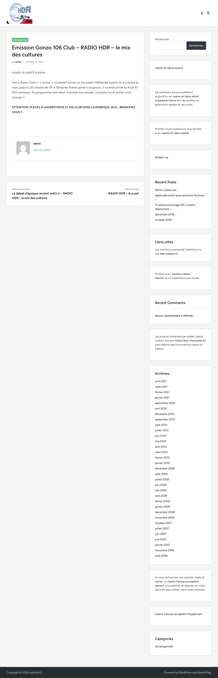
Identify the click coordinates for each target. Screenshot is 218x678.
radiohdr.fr (35, 672)
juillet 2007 (162, 528)
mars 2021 (161, 386)
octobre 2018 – (164, 220)
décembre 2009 (165, 468)
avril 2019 (161, 408)
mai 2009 (161, 490)
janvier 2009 (162, 506)
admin (18, 61)
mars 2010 (161, 452)
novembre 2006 (164, 550)
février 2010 (162, 457)
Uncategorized (20, 40)
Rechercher (162, 39)
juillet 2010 (162, 430)
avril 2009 (161, 495)
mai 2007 (161, 539)
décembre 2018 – (165, 214)
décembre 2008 (165, 512)
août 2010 (161, 424)
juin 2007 (161, 534)
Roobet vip (161, 157)
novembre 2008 (165, 517)
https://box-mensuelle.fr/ (190, 340)
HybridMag (204, 672)
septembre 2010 (165, 419)
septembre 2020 (165, 403)
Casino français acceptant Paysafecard (178, 614)
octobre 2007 (163, 523)
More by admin (42, 149)
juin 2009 (161, 484)
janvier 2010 (162, 463)
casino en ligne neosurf (169, 68)
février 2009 (162, 501)
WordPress (185, 672)
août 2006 (161, 555)
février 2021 (162, 392)
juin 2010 (160, 435)
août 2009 (161, 474)
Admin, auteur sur (165, 190)
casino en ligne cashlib (175, 133)
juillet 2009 (162, 479)
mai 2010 (160, 441)
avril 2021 (161, 381)
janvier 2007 (162, 544)
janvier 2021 (162, 397)
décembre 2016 (164, 414)
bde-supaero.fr (169, 253)
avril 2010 (161, 446)
